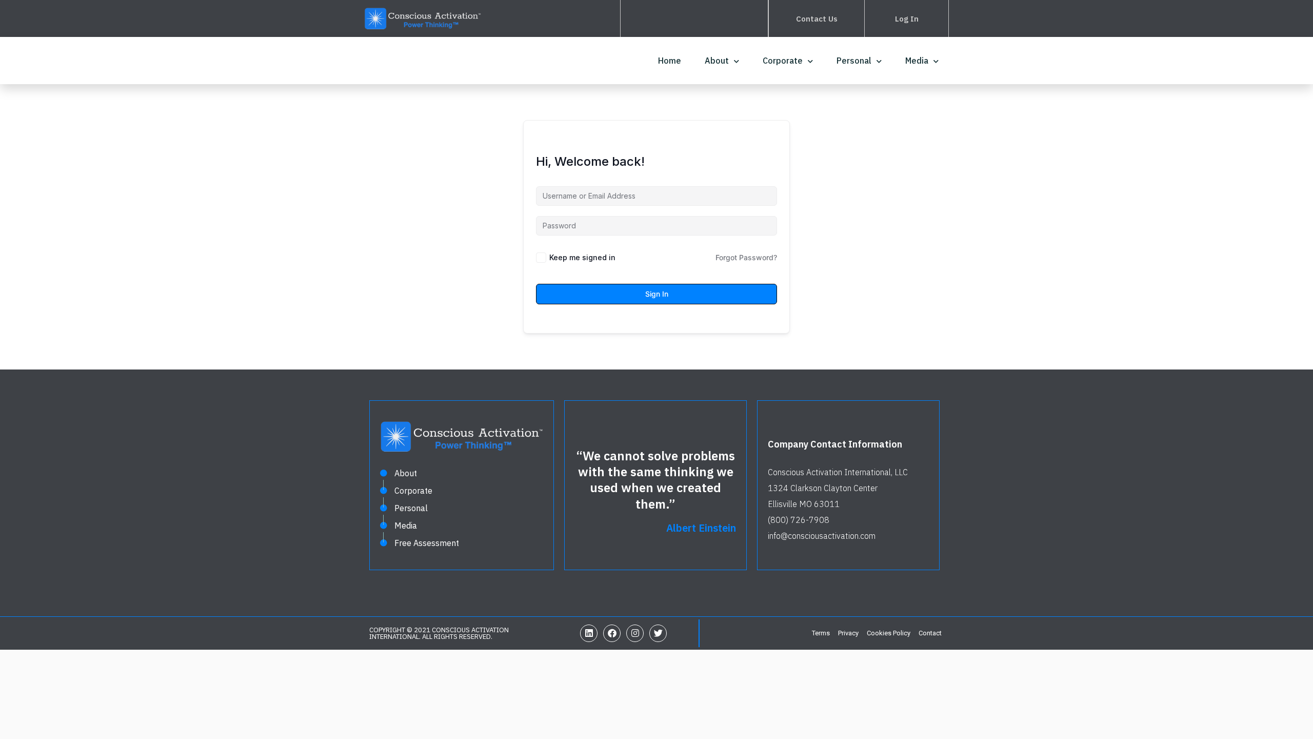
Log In (907, 19)
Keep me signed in (582, 257)
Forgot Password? (746, 257)
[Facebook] (612, 633)
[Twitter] (658, 633)
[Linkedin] (589, 633)
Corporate (783, 60)
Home (669, 60)
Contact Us (817, 19)
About (717, 60)
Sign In (656, 293)
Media (916, 60)
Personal (854, 60)
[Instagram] (635, 633)
